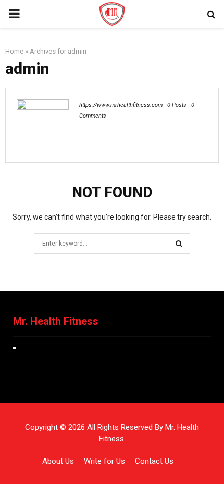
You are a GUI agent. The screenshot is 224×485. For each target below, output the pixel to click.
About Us (58, 461)
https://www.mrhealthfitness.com (121, 104)
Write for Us (104, 461)
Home (14, 51)
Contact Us (154, 461)
